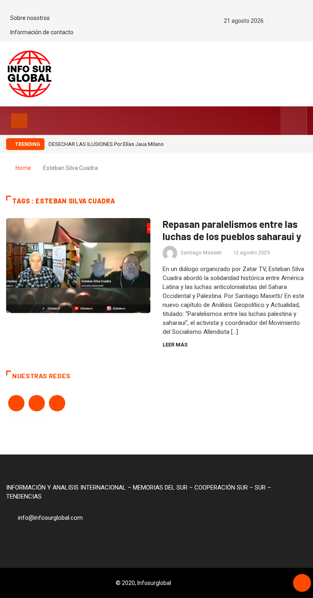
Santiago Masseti (201, 252)
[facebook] (276, 20)
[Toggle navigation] (19, 121)
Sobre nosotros (30, 18)
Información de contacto (41, 32)
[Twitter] (290, 20)
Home (23, 168)
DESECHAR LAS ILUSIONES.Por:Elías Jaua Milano (106, 144)
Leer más (175, 345)
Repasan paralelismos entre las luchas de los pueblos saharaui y (232, 230)
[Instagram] (304, 20)
